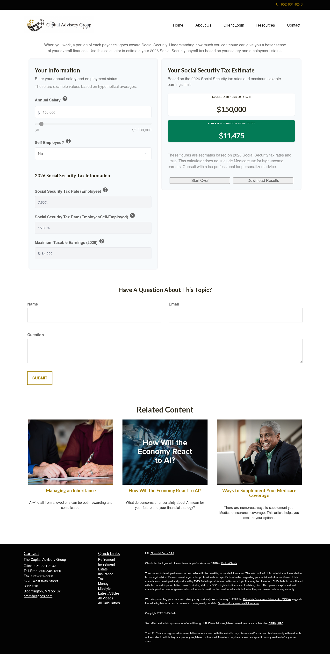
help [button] (65, 98)
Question (35, 334)
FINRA (273, 623)
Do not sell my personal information (238, 603)
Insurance (105, 573)
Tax (101, 578)
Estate (103, 569)
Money (103, 583)
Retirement (106, 559)
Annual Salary (51, 99)
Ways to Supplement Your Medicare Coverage (259, 493)
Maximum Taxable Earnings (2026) (70, 241)
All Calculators (109, 602)
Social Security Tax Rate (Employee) (71, 190)
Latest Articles (109, 593)
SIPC (280, 623)
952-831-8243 (292, 4)
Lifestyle (104, 588)
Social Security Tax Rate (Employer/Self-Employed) (85, 216)
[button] (203, 25)
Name (32, 304)
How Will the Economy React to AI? (165, 490)
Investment (106, 564)
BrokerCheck (229, 563)
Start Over (199, 180)
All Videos (105, 598)
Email (174, 304)
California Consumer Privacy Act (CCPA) (267, 599)
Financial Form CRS (162, 553)
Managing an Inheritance (71, 490)
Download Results (263, 180)
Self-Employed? (53, 141)
